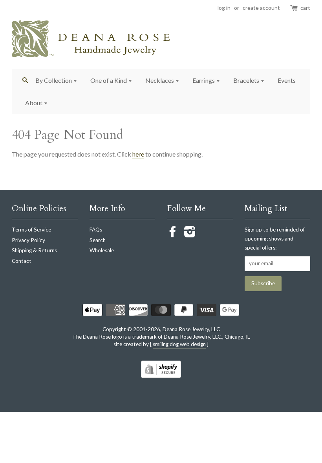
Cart (305, 7)
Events (287, 80)
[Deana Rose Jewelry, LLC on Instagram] (190, 234)
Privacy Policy (28, 240)
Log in (224, 7)
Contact (21, 261)
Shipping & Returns (34, 250)
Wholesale (102, 250)
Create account (261, 7)
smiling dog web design (179, 344)
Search (98, 240)
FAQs (96, 229)
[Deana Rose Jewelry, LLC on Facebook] (173, 234)
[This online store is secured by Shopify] (161, 375)
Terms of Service (31, 229)
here (138, 154)
